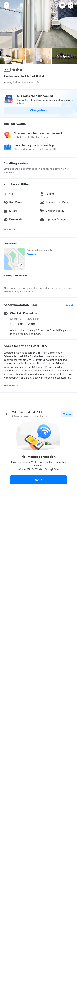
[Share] (70, 5)
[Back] (6, 5)
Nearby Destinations (15, 275)
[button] (14, 259)
